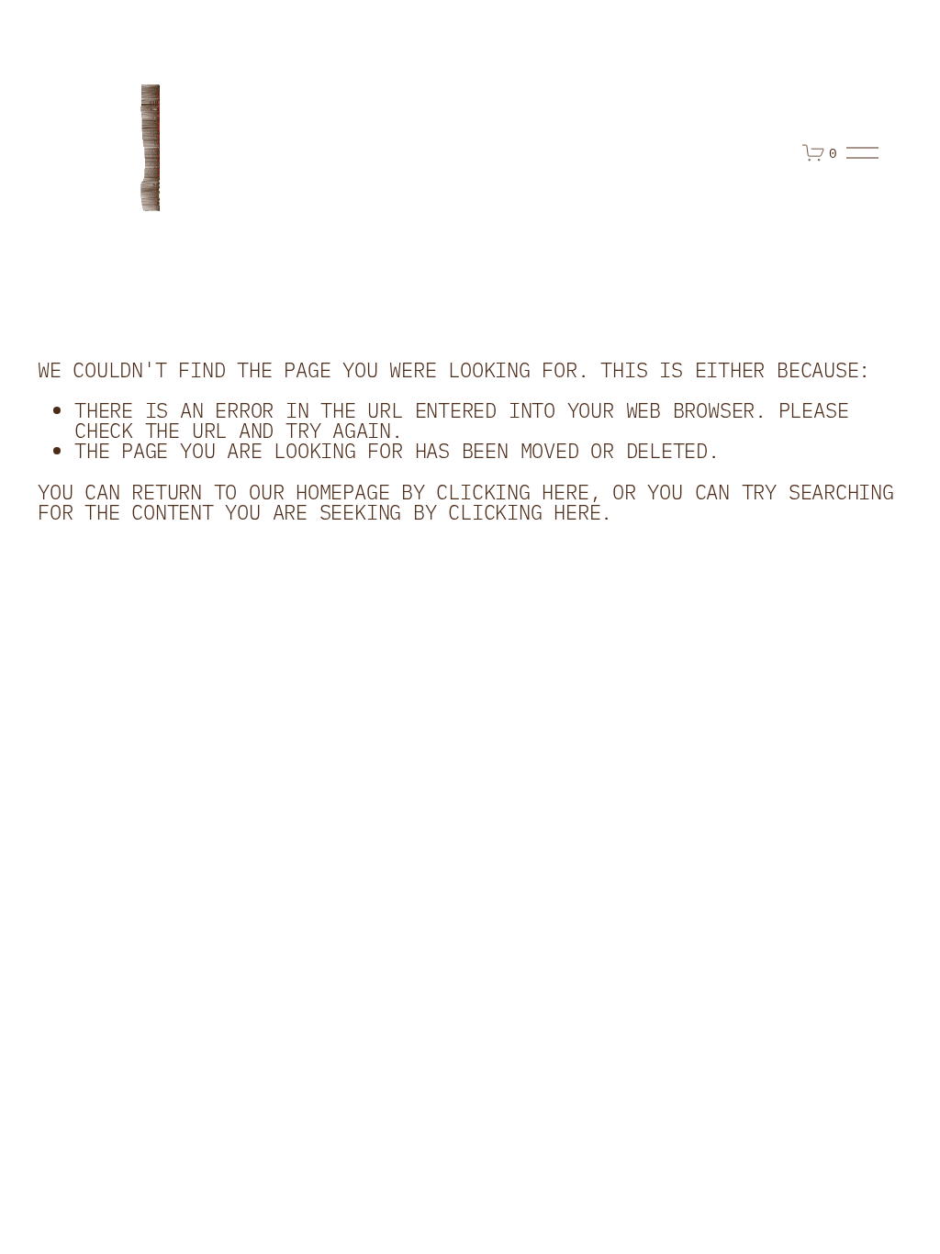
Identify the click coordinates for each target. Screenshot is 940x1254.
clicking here (512, 490)
